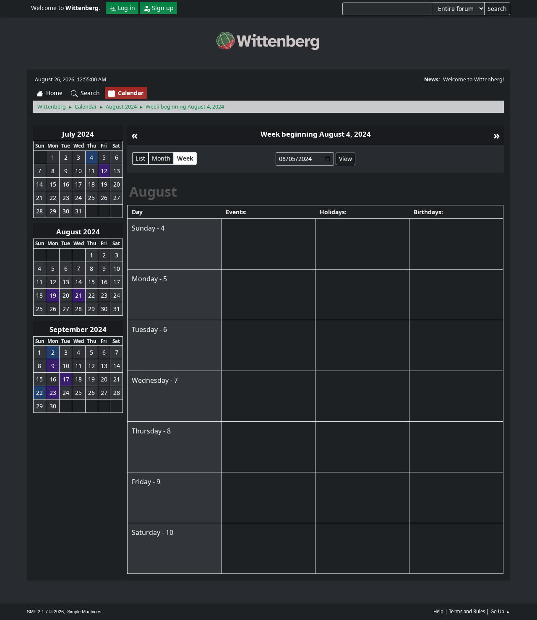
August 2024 (78, 231)
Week (185, 158)
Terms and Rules (467, 611)
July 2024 (78, 134)
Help (438, 611)
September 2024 (78, 329)
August (153, 191)
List (140, 158)
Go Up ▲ (500, 611)
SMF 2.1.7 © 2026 (45, 611)
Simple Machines (84, 611)
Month (161, 158)
